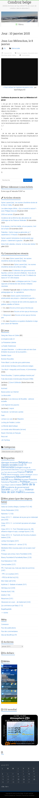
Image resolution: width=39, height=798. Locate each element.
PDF (19, 482)
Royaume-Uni (33, 482)
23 (24, 779)
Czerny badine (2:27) (8, 564)
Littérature (35, 474)
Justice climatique (26, 474)
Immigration (24, 53)
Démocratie (16, 48)
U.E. (16, 489)
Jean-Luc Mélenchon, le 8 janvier (17, 42)
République (4, 55)
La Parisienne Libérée (8, 342)
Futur (3, 474)
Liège (2, 477)
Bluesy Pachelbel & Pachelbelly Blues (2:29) (16, 557)
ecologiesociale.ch (8, 339)
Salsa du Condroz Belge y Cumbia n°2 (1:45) (16, 507)
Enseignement (23, 469)
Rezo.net (4, 436)
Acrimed (4, 388)
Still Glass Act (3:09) (8, 588)
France (18, 53)
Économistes (29, 492)
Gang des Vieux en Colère (10, 335)
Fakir (3, 415)
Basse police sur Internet (10, 392)
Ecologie (18, 467)
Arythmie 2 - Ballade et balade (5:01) (14, 584)
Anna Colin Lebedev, (18, 244)
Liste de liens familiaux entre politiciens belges (17, 366)
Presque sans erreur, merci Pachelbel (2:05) (16, 554)
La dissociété (6, 395)
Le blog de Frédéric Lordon (10, 422)
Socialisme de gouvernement (17, 487)
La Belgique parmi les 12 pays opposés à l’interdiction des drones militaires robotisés (18, 283)
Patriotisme (5, 482)
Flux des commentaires (9, 631)
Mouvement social (33, 53)
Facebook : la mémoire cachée (12, 412)
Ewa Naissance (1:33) (8, 561)
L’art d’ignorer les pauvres (10, 405)
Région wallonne (10, 485)
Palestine (33, 479)
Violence (14, 55)
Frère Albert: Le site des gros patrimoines (15, 362)
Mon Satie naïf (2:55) (8, 581)
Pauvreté (13, 482)
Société (9, 55)
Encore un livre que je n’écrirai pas (21, 308)
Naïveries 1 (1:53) (7, 514)
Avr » (6, 786)
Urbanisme (21, 490)
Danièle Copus (6, 355)
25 (34, 779)
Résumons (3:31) (7, 599)
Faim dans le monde (10, 472)
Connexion (5, 624)
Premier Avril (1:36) (7, 591)
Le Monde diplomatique (9, 426)
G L (5, 48)
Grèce (9, 474)
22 (18, 779)
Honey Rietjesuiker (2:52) (9, 510)
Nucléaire (25, 480)
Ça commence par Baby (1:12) (12, 606)
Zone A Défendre (15, 382)
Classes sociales (9, 464)
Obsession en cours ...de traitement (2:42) (15, 602)
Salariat (19, 485)
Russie (3, 485)
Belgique (23, 462)
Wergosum (7, 315)
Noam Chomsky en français (11, 433)
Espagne (29, 469)
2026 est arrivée (7, 214)
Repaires (21, 419)
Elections (15, 470)
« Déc (2, 786)
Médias (17, 479)
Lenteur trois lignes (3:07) (10, 541)
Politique (25, 481)
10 (29, 774)
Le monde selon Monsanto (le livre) (13, 429)
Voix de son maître (12, 492)
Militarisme (10, 477)
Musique (11, 480)
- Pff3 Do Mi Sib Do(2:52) (9, 577)
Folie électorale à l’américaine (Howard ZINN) (17, 379)
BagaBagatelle (6, 609)
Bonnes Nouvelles (7, 359)
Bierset (30, 463)
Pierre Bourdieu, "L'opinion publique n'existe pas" (18, 375)
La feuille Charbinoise (8, 346)
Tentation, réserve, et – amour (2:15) (14, 544)
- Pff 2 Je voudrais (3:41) (9, 574)
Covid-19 (22, 465)
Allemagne (5, 463)
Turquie (12, 490)
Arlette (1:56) (5, 595)
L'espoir (11, 408)
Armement (14, 463)
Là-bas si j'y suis (6, 419)
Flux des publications (8, 628)
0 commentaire (25, 55)
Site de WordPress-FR (9, 635)
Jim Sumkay (5, 440)
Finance (21, 472)
